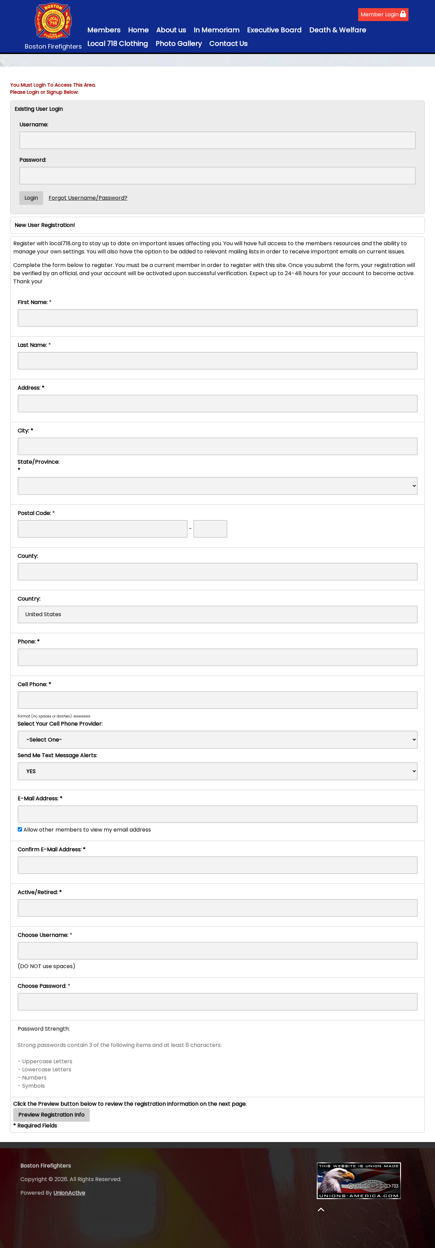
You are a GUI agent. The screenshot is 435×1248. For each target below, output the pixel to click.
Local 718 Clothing (117, 43)
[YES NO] (218, 771)
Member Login (380, 14)
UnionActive (69, 1193)
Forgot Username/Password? (88, 198)
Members (104, 30)
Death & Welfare (337, 30)
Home (138, 30)
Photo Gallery (179, 43)
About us (171, 30)
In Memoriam (217, 30)
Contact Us (228, 43)
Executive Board (274, 30)
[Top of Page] (321, 1209)
